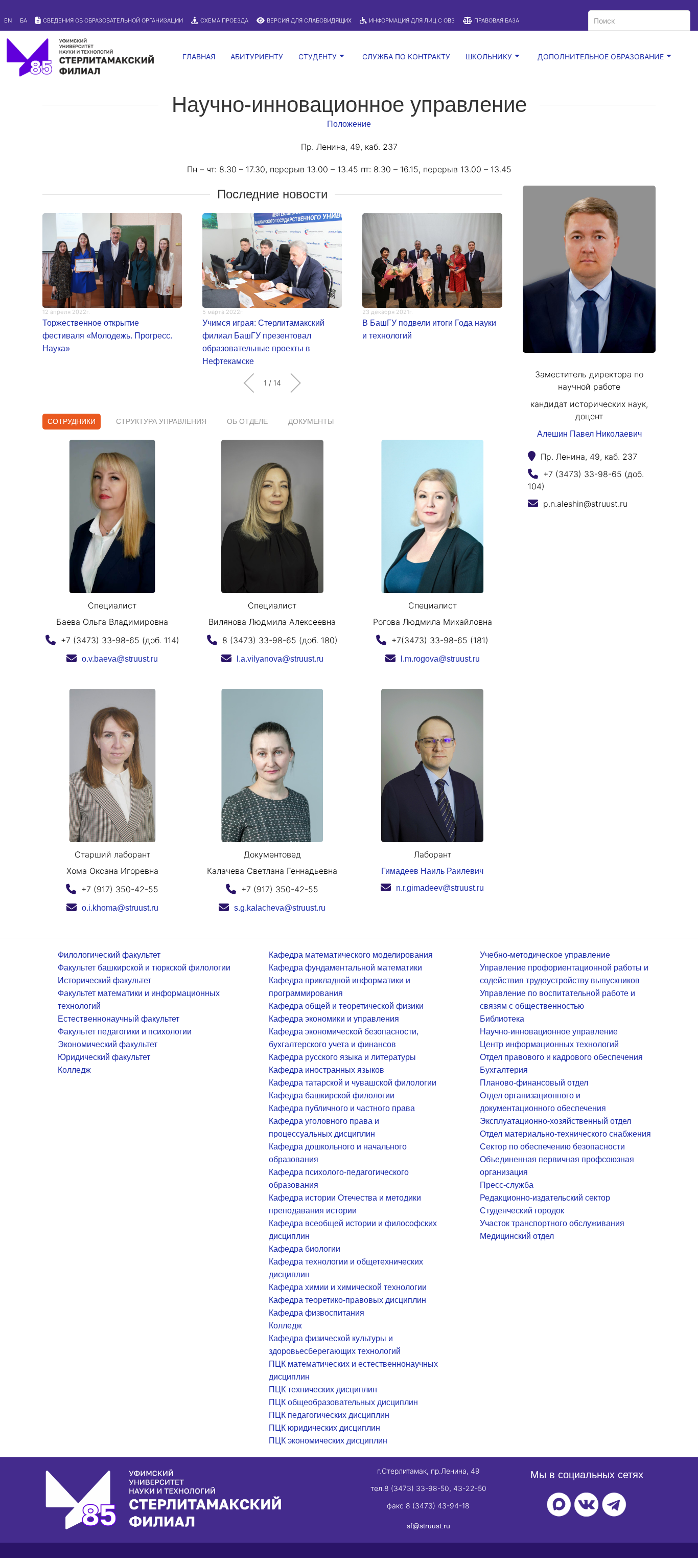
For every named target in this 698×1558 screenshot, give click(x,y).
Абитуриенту (256, 56)
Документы (311, 421)
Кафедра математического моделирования (351, 955)
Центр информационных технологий (549, 1044)
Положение (349, 124)
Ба (23, 20)
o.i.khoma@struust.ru (120, 908)
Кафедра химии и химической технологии (348, 1287)
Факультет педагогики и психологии (125, 1031)
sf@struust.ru (428, 1526)
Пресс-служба (506, 1185)
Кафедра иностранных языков (326, 1070)
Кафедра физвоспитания (316, 1312)
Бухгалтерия (504, 1070)
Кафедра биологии (304, 1249)
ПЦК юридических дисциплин (324, 1428)
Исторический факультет (104, 980)
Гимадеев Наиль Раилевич (432, 871)
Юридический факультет (104, 1057)
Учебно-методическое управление (545, 955)
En (8, 20)
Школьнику (489, 56)
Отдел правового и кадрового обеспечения (561, 1057)
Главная (198, 56)
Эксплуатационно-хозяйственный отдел (555, 1121)
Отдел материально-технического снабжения (565, 1134)
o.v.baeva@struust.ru (120, 658)
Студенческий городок (522, 1210)
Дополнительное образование (601, 56)
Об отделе (247, 421)
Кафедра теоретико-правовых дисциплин (347, 1300)
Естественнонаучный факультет (118, 1018)
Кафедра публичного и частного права (342, 1108)
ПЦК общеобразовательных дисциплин (343, 1402)
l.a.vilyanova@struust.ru (280, 658)
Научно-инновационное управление (549, 1031)
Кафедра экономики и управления (334, 1018)
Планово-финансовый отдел (534, 1082)
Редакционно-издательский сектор (545, 1197)
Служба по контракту (406, 56)
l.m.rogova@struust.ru (440, 658)
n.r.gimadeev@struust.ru (440, 888)
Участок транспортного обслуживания (552, 1223)
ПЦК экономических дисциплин (328, 1440)
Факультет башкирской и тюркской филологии (144, 967)
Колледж (74, 1070)
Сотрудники (72, 421)
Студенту (317, 56)
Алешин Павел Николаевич (589, 434)
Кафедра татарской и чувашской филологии (352, 1082)
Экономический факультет (107, 1044)
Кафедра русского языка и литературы (342, 1057)
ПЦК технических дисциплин (323, 1389)
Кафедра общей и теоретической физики (346, 1006)
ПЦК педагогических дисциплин (329, 1415)
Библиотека (502, 1018)
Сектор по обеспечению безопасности (552, 1146)
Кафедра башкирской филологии (331, 1095)
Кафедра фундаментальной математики (345, 967)
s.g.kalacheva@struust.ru (279, 908)
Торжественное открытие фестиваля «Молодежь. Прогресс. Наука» (107, 336)
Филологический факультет (109, 955)
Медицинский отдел (517, 1236)
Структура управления (161, 421)
